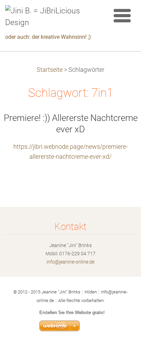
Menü (122, 15)
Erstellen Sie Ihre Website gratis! (72, 312)
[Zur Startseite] (52, 17)
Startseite (50, 69)
